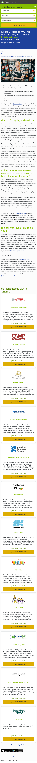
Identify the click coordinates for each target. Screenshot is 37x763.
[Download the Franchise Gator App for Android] (17, 750)
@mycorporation (18, 276)
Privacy (28, 756)
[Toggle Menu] (33, 2)
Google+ (13, 274)
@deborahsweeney (6, 276)
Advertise (4, 756)
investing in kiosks (21, 213)
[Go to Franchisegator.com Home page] (10, 1)
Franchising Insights (11, 756)
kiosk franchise (17, 104)
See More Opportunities (18, 745)
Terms (12, 758)
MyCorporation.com (24, 259)
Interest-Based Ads (6, 758)
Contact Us (16, 758)
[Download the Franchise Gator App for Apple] (6, 750)
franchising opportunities (17, 251)
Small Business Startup (21, 756)
